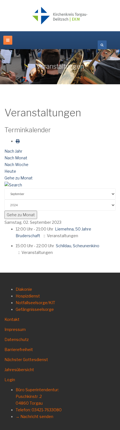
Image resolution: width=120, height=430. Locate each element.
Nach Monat (15, 157)
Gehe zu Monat (18, 178)
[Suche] (13, 184)
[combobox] (102, 44)
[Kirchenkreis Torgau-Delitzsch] (60, 16)
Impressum (15, 329)
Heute (10, 171)
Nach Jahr (13, 151)
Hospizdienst (28, 296)
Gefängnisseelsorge (35, 309)
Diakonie (24, 289)
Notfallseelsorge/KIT (35, 302)
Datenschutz (16, 339)
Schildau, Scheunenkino (77, 245)
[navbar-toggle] (7, 40)
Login (9, 379)
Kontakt (12, 319)
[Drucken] (18, 141)
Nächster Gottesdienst (26, 359)
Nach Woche (16, 164)
